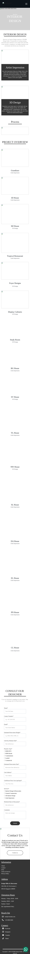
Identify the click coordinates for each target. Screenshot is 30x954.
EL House (15, 578)
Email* (6, 724)
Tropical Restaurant (15, 256)
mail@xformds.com (10, 916)
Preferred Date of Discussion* (12, 802)
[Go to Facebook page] (3, 929)
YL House (15, 433)
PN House (15, 612)
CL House (15, 648)
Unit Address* (8, 772)
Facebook (7, 928)
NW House (15, 467)
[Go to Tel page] (2, 920)
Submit (15, 823)
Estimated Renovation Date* (11, 764)
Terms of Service (5, 871)
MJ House (15, 226)
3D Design (15, 102)
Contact (3, 868)
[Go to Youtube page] (3, 936)
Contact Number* (8, 716)
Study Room (15, 340)
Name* (6, 708)
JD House (15, 198)
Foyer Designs (15, 283)
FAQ (2, 869)
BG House (15, 368)
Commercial (8, 760)
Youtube (7, 935)
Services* (6, 788)
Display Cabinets (15, 312)
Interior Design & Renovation (13, 791)
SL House (15, 505)
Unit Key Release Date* (10, 740)
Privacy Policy (5, 873)
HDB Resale (8, 753)
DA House (15, 541)
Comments (7, 810)
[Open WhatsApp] (25, 949)
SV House (15, 397)
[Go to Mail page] (2, 917)
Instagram (7, 932)
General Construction (11, 793)
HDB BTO (8, 751)
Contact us (15, 852)
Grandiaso (15, 170)
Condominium (9, 756)
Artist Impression (15, 67)
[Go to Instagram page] (3, 932)
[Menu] (26, 4)
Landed (7, 758)
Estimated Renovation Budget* (12, 732)
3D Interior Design (10, 795)
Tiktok (7, 938)
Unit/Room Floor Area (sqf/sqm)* (13, 780)
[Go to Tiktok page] (3, 938)
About (3, 866)
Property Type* (8, 749)
